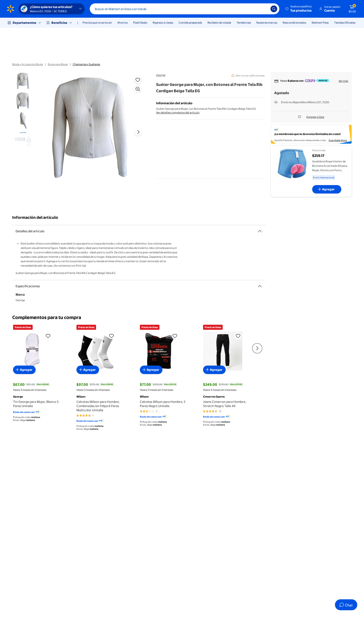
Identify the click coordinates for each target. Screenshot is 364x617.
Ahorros (122, 22)
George (160, 75)
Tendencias (244, 22)
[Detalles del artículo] (259, 231)
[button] (299, 8)
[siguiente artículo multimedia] (138, 132)
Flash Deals (140, 22)
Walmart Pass (320, 22)
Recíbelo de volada (219, 22)
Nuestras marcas (266, 22)
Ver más (343, 81)
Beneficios (59, 23)
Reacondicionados (294, 22)
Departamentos (24, 23)
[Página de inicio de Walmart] (10, 8)
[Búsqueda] (273, 8)
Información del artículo (35, 217)
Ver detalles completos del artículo (177, 112)
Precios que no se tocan (97, 22)
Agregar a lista (315, 117)
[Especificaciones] (259, 286)
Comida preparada (190, 22)
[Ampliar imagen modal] (138, 89)
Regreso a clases (163, 22)
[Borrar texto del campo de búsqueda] (264, 8)
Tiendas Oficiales (344, 22)
